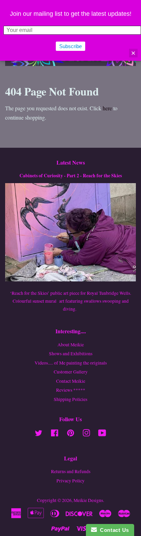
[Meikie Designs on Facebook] (55, 434)
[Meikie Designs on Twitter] (38, 434)
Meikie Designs (88, 500)
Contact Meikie (70, 381)
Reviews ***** (70, 390)
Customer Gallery (71, 372)
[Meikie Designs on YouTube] (102, 434)
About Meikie (70, 345)
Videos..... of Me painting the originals (71, 363)
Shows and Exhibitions (70, 353)
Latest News (70, 162)
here (107, 108)
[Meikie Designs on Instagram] (86, 434)
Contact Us (113, 530)
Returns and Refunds (70, 471)
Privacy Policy (70, 481)
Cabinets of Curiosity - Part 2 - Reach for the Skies (71, 175)
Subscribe (70, 46)
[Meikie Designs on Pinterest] (70, 434)
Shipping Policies (70, 399)
